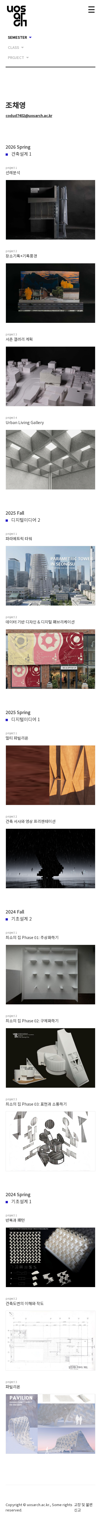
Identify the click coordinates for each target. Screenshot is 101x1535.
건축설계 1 (21, 153)
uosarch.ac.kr (38, 1504)
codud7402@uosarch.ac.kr (29, 115)
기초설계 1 (21, 1201)
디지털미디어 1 (25, 719)
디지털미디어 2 (25, 519)
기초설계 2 (21, 918)
